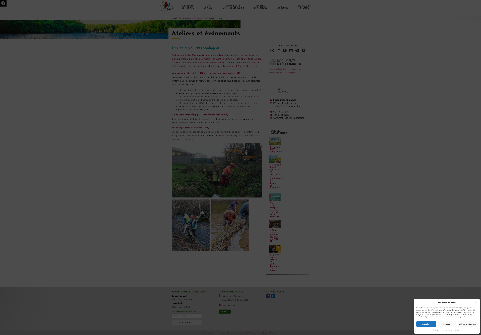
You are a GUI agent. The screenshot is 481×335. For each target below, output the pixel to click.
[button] (476, 302)
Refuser (446, 324)
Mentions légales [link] (453, 330)
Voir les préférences (467, 324)
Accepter (426, 324)
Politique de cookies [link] (440, 330)
